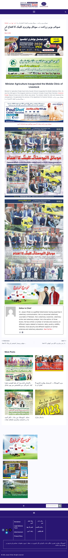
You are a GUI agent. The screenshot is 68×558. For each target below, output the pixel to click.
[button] (65, 12)
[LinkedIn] (22, 332)
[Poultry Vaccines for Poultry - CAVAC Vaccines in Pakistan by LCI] (34, 112)
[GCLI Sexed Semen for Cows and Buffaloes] (34, 68)
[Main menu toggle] (34, 12)
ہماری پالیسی (39, 527)
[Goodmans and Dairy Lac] (34, 294)
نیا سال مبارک (39, 417)
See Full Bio (48, 329)
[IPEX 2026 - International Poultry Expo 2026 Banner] (34, 46)
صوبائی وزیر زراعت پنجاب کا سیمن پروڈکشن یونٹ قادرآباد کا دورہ (34, 124)
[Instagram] (20, 332)
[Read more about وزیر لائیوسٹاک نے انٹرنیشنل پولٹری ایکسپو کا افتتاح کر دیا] (49, 363)
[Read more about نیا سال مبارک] (49, 405)
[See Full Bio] (53, 329)
